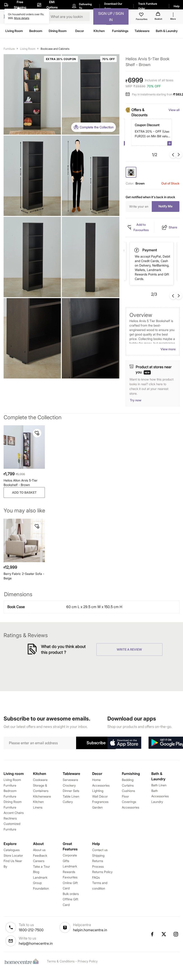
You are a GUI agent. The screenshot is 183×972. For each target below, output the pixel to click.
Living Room (27, 48)
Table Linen (71, 796)
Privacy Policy (88, 961)
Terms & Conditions (61, 961)
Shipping (98, 855)
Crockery (69, 785)
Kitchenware (42, 796)
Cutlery (68, 802)
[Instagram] (176, 934)
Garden (97, 807)
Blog (36, 872)
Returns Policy (102, 872)
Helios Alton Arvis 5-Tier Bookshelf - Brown (20, 482)
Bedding (127, 780)
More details (21, 18)
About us (39, 850)
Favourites (70, 877)
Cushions (128, 791)
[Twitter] (164, 934)
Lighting (97, 791)
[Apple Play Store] (124, 743)
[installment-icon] (129, 94)
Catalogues (12, 850)
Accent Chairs (14, 813)
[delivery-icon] (137, 250)
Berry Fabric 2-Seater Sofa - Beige (24, 576)
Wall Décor (100, 796)
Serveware (70, 780)
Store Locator (13, 855)
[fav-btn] (37, 433)
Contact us (100, 850)
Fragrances (100, 802)
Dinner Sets (71, 791)
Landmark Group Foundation (41, 882)
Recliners (10, 818)
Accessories (130, 807)
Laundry (157, 802)
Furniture (9, 48)
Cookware (40, 780)
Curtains (128, 785)
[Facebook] (152, 934)
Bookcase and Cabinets (55, 48)
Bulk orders (71, 894)
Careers (38, 861)
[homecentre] (22, 961)
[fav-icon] (141, 15)
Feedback (40, 855)
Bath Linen (158, 785)
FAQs (96, 877)
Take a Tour (41, 866)
